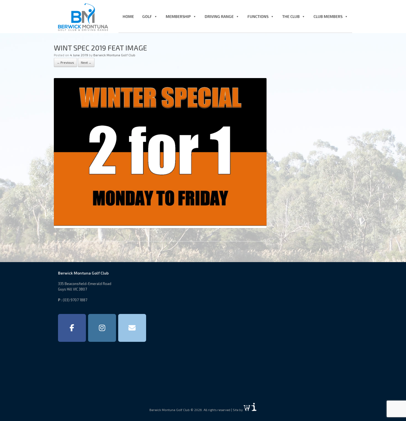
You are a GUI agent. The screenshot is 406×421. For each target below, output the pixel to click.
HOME (128, 16)
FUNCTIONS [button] (257, 16)
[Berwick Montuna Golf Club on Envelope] (132, 328)
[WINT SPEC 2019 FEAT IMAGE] (160, 226)
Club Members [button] (327, 16)
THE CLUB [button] (291, 16)
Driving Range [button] (219, 16)
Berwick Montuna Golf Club (114, 55)
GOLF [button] (147, 16)
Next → (86, 62)
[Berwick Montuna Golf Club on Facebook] (72, 328)
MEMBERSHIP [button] (178, 16)
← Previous (65, 62)
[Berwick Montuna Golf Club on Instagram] (102, 328)
